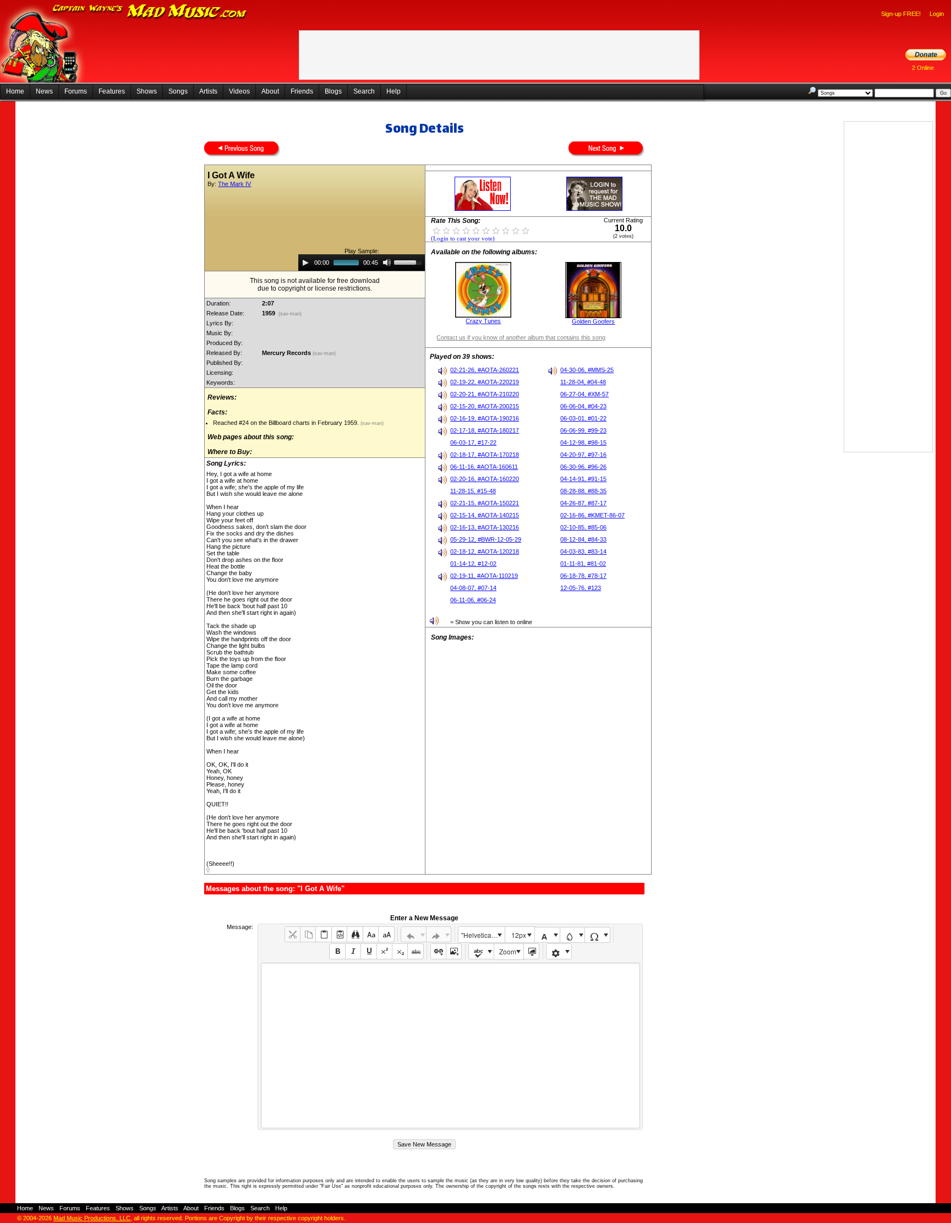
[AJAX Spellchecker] (481, 951)
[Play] (305, 262)
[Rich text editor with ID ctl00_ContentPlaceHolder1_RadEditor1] (450, 1045)
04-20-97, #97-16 (583, 454)
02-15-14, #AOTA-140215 (484, 515)
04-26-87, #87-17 (583, 503)
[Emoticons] (558, 951)
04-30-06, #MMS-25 (587, 370)
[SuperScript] (384, 951)
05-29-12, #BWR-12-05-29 (485, 539)
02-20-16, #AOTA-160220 (484, 479)
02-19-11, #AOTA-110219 (484, 575)
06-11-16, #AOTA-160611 (484, 466)
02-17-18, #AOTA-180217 (484, 430)
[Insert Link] (438, 951)
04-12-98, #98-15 (583, 442)
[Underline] (368, 951)
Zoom (507, 951)
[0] (436, 230)
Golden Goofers (593, 321)
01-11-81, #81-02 (583, 563)
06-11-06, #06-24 (473, 600)
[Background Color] (572, 934)
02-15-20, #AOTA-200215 (484, 406)
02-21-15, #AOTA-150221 (484, 503)
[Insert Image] (453, 951)
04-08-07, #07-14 (473, 588)
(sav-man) (290, 313)
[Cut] (292, 934)
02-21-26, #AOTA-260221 (484, 370)
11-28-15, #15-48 (473, 491)
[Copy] (307, 934)
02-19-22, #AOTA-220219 (484, 382)
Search (364, 91)
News (44, 91)
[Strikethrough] (415, 951)
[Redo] (439, 934)
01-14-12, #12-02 (473, 563)
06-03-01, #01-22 (583, 418)
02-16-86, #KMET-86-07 (592, 515)
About (270, 91)
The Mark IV (234, 184)
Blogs (333, 91)
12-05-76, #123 (580, 588)
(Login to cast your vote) (463, 239)
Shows (146, 91)
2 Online (923, 67)
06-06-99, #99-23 (583, 430)
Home (15, 91)
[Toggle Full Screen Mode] (531, 951)
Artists (208, 91)
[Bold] (337, 951)
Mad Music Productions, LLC (91, 1218)
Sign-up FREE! (901, 13)
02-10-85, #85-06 (583, 527)
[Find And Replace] (354, 934)
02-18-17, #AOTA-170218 (484, 454)
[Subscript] (399, 951)
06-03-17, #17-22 (473, 442)
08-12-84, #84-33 (583, 539)
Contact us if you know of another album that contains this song (520, 337)
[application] (361, 262)
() (208, 869)
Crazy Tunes (483, 321)
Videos (239, 91)
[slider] (409, 261)
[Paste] (323, 934)
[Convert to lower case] (370, 934)
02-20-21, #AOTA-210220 (484, 394)
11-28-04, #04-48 (583, 382)
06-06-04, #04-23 (583, 406)
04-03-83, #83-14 (583, 551)
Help (393, 91)
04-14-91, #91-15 (583, 479)
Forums (75, 91)
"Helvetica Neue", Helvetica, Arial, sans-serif (482, 935)
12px (518, 935)
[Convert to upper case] (386, 934)
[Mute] (386, 262)
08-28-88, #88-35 (583, 491)
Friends (302, 91)
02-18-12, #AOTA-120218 (484, 551)
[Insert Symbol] (597, 934)
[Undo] (413, 934)
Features (112, 91)
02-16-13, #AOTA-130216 (484, 527)
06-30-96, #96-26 (583, 466)
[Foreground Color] (547, 934)
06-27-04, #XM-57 (584, 394)
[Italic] (353, 951)
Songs (178, 91)
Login (937, 13)
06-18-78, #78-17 (583, 575)
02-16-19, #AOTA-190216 (484, 418)
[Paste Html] (339, 934)
